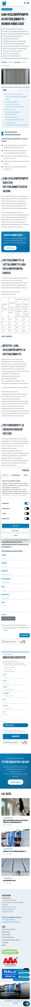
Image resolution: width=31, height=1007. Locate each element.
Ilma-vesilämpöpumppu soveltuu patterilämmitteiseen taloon (16, 96)
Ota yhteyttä (24, 635)
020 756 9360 (10, 919)
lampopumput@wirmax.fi (11, 922)
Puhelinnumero (5, 579)
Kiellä (15, 535)
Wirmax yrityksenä (8, 929)
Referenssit (6, 932)
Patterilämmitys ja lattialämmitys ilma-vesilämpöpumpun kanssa (14, 104)
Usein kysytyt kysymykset (11, 940)
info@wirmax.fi (7, 911)
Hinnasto (5, 942)
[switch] (26, 508)
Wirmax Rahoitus (8, 937)
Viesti (3, 603)
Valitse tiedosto (8, 618)
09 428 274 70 (10, 909)
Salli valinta (15, 530)
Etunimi (3, 555)
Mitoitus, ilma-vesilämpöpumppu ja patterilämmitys (12, 112)
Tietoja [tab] (26, 475)
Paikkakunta (5, 595)
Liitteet (3, 615)
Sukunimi (4, 563)
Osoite (3, 587)
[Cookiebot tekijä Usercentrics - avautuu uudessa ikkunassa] (22, 470)
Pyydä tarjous (10, 248)
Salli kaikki (15, 525)
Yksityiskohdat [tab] (15, 475)
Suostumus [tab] (5, 475)
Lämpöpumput (7, 9)
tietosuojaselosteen (10, 627)
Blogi (4, 945)
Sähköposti (4, 571)
